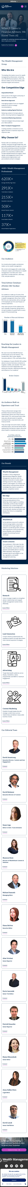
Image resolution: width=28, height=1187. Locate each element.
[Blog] (21, 1165)
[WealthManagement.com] (11, 1165)
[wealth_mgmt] (6, 1165)
